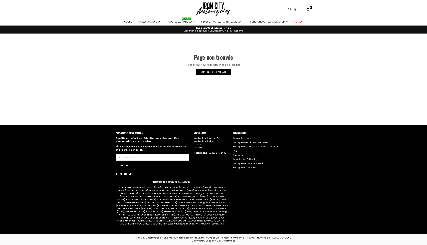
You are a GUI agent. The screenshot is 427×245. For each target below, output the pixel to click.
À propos (238, 155)
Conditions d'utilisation (245, 159)
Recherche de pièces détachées (267, 21)
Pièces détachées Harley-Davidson (221, 21)
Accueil (127, 21)
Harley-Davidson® (149, 21)
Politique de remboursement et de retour (256, 146)
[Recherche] (290, 9)
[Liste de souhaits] (302, 9)
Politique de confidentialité (248, 163)
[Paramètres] (296, 9)
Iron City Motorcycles (223, 240)
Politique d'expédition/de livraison (252, 142)
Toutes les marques (181, 21)
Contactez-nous (242, 138)
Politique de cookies (244, 167)
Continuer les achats (213, 72)
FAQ (235, 150)
